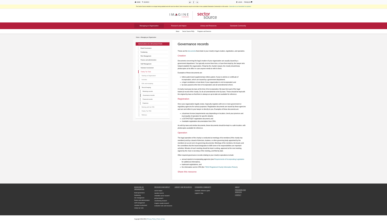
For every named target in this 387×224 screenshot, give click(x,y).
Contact (238, 195)
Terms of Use (161, 219)
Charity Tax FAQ (146, 111)
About (177, 31)
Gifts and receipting (147, 83)
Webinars (144, 115)
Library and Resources (208, 26)
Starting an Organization (149, 75)
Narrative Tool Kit (159, 193)
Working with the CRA (148, 107)
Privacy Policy (151, 219)
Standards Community (238, 26)
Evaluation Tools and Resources (163, 205)
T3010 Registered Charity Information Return (221, 167)
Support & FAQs (199, 193)
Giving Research (158, 198)
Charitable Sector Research (162, 195)
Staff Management (146, 64)
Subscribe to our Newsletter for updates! (240, 6)
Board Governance (146, 48)
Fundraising (144, 52)
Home (137, 37)
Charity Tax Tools (146, 71)
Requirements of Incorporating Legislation (229, 159)
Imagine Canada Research (161, 203)
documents (192, 51)
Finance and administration (148, 60)
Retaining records (148, 91)
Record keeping (146, 87)
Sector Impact (158, 190)
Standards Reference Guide (202, 190)
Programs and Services (204, 31)
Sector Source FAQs (188, 31)
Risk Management (146, 56)
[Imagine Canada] (205, 15)
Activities (144, 79)
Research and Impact (178, 26)
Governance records (149, 95)
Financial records (148, 99)
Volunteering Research (160, 200)
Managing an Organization (149, 26)
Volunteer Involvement (147, 68)
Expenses (145, 103)
